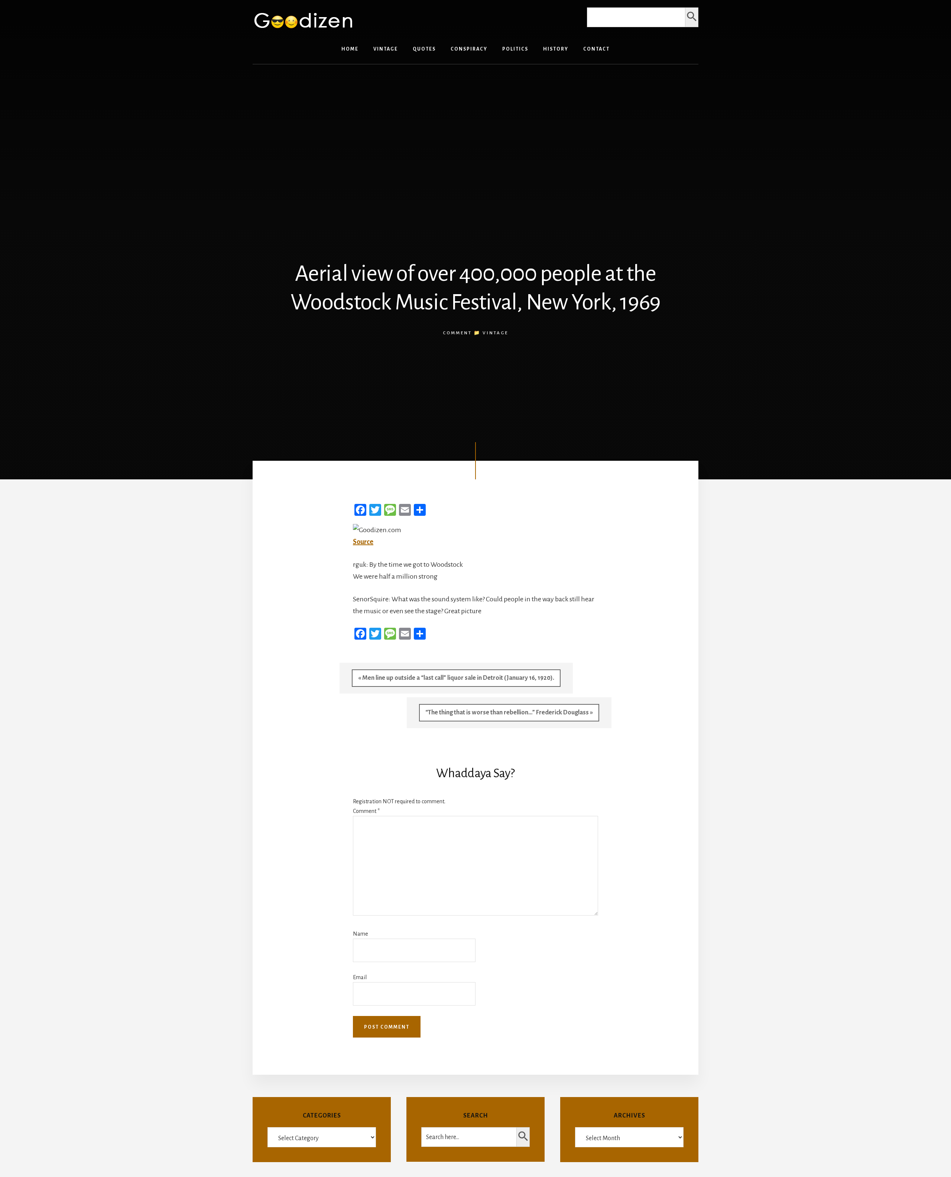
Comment (366, 811)
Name (360, 934)
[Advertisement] (475, 127)
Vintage (495, 333)
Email (360, 977)
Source (363, 542)
